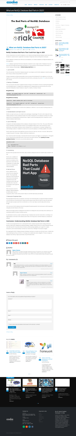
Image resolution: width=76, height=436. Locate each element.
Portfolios (41, 4)
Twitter (9, 243)
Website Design (59, 37)
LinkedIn (11, 243)
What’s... (31, 396)
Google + (14, 243)
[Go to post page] (13, 345)
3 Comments (32, 49)
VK (20, 243)
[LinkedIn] (69, 4)
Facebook (7, 243)
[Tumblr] (32, 427)
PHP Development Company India (62, 389)
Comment (10, 299)
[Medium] (24, 427)
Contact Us (56, 4)
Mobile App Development (60, 29)
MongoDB (26, 49)
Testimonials (41, 416)
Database (21, 49)
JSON (43, 78)
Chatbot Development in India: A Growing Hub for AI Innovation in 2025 (47, 390)
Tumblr (25, 243)
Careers (40, 415)
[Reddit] (26, 427)
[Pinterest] (65, 4)
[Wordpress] (29, 427)
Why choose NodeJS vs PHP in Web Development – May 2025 (64, 55)
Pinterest (16, 243)
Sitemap (40, 419)
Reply (51, 263)
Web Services (58, 35)
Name (9, 311)
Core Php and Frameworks (61, 19)
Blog (46, 4)
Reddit (27, 243)
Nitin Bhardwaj (13, 353)
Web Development (59, 33)
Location (50, 4)
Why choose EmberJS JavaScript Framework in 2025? (31, 390)
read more (11, 362)
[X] (63, 4)
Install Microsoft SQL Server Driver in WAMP (15, 351)
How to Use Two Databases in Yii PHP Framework (47, 359)
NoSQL (7, 63)
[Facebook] (61, 4)
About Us (30, 4)
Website (9, 319)
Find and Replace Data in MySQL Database (31, 351)
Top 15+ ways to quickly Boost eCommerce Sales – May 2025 (64, 43)
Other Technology (59, 31)
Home (26, 4)
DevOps (57, 23)
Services (35, 4)
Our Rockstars (41, 418)
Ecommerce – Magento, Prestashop (62, 25)
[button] (69, 2)
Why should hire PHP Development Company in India (63, 395)
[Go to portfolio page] (57, 66)
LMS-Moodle (58, 27)
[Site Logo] (12, 2)
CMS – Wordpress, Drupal (61, 17)
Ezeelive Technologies (31, 354)
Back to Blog (10, 15)
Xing (23, 243)
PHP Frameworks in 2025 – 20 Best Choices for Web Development (64, 49)
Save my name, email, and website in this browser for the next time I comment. (24, 324)
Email (18, 243)
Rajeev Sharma (14, 49)
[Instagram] (67, 4)
